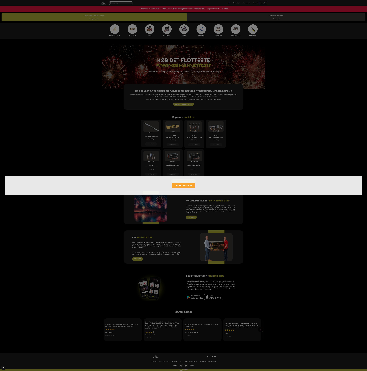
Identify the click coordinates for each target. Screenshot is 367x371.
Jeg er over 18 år (183, 185)
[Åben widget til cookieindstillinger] (3, 367)
